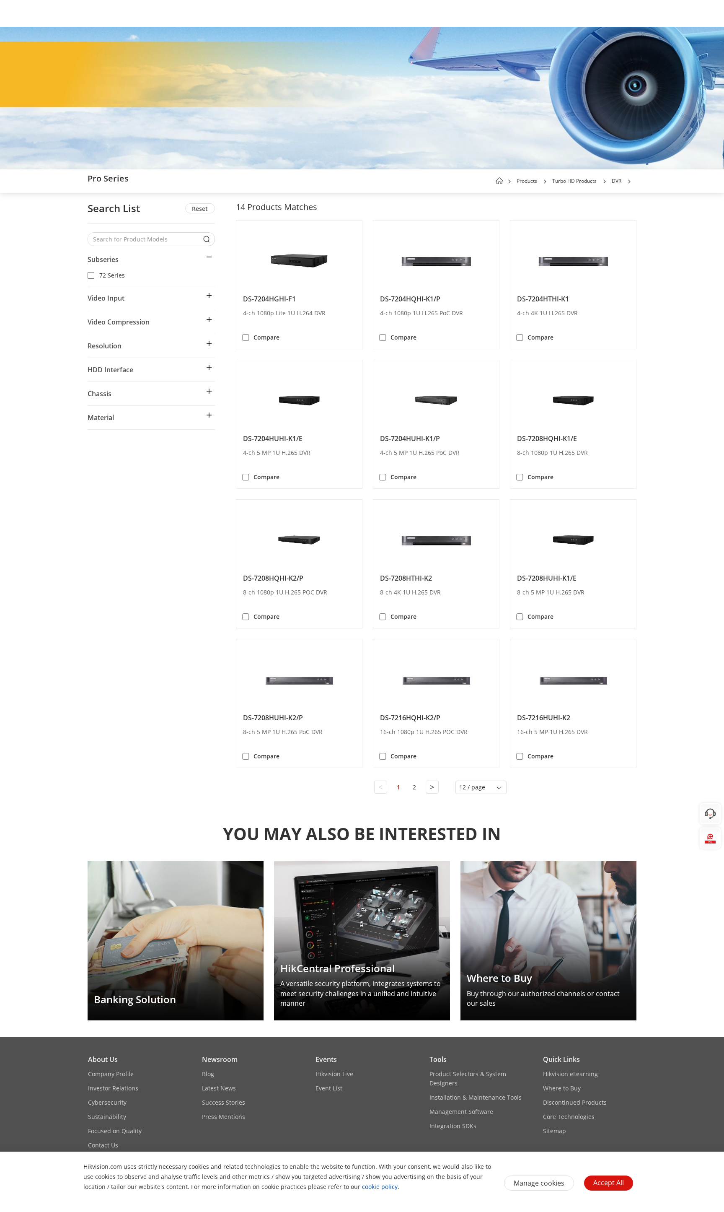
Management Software (461, 1112)
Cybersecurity (107, 1102)
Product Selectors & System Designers (467, 1078)
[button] (545, 181)
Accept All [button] (608, 1182)
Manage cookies (539, 1183)
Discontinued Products (575, 1102)
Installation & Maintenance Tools (475, 1097)
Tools (438, 1059)
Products (527, 180)
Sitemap (554, 1131)
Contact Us (103, 1145)
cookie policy (380, 1187)
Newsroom (220, 1059)
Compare (266, 337)
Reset (200, 209)
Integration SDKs (452, 1126)
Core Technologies (569, 1117)
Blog (208, 1074)
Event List (328, 1088)
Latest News (219, 1088)
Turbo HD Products (574, 180)
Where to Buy (562, 1088)
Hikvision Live (334, 1074)
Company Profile (111, 1074)
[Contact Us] (710, 813)
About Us (103, 1059)
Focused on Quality (115, 1131)
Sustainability (107, 1117)
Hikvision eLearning (570, 1074)
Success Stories (223, 1102)
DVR (616, 180)
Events (326, 1059)
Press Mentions (223, 1117)
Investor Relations (113, 1088)
